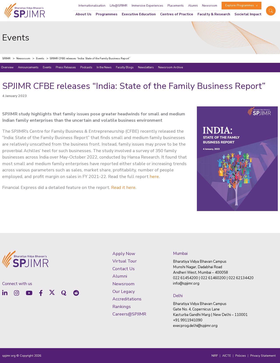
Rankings (121, 307)
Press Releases (66, 67)
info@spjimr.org (186, 283)
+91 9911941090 (187, 320)
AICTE (226, 356)
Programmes (106, 14)
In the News (104, 67)
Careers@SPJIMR (129, 314)
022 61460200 (213, 277)
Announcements (28, 67)
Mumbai (180, 253)
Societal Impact (247, 14)
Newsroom (209, 6)
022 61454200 (185, 277)
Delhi (178, 296)
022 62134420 (241, 277)
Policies (240, 356)
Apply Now (123, 254)
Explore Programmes (239, 5)
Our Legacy (123, 291)
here (154, 177)
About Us (83, 14)
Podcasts (86, 67)
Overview (7, 67)
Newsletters (146, 67)
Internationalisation (92, 6)
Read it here (123, 187)
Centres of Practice (176, 14)
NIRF (215, 356)
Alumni (193, 6)
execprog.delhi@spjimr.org (195, 325)
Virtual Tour (124, 261)
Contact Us (123, 269)
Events (47, 67)
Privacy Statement (263, 356)
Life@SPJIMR (118, 6)
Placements (176, 6)
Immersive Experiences (147, 6)
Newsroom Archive (170, 67)
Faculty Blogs (125, 67)
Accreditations (127, 299)
